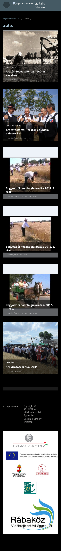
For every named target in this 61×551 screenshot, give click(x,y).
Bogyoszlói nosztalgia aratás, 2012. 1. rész (29, 307)
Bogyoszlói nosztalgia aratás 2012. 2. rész (30, 190)
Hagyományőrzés (13, 125)
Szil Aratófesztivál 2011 (22, 367)
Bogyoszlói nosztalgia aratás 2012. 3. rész (30, 248)
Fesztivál (10, 362)
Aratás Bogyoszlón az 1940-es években (26, 73)
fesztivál (18, 138)
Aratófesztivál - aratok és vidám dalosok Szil (27, 132)
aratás (10, 79)
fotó (26, 79)
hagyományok (30, 196)
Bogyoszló (18, 79)
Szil (24, 138)
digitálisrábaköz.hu (11, 18)
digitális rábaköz (39, 5)
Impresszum (12, 406)
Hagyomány (11, 67)
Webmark (28, 421)
